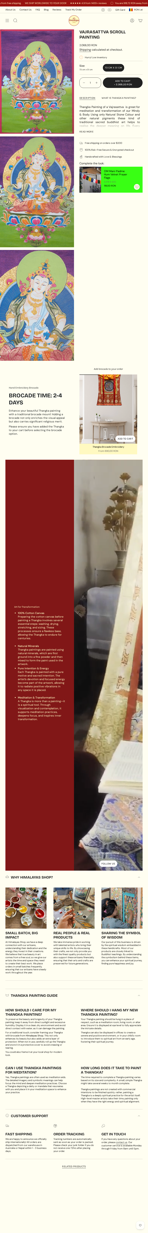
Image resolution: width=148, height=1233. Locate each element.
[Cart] (140, 20)
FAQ (38, 9)
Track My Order (73, 9)
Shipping (85, 50)
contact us (121, 1142)
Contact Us (25, 9)
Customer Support (29, 1116)
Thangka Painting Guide (34, 995)
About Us (10, 9)
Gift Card (120, 9)
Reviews (57, 9)
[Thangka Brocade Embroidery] (108, 409)
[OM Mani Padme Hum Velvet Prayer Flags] (90, 180)
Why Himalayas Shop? (32, 877)
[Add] (137, 187)
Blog (46, 9)
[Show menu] (7, 20)
